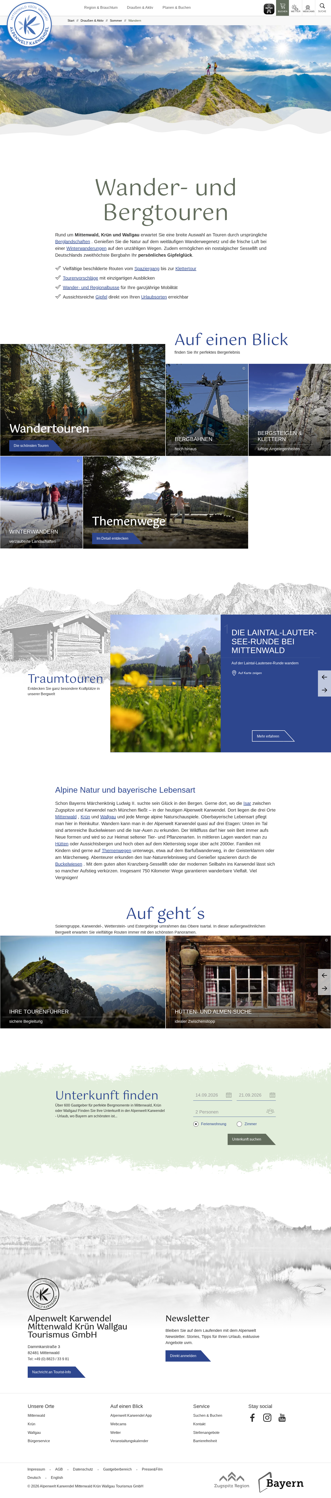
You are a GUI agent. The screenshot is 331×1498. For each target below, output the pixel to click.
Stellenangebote (206, 1433)
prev (324, 975)
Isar (247, 803)
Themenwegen (116, 850)
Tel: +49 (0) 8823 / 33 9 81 (48, 1359)
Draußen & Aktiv (140, 7)
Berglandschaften (72, 241)
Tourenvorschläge (80, 278)
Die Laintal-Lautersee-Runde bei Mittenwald (274, 641)
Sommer (116, 20)
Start (71, 20)
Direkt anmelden (183, 1356)
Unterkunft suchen (246, 1139)
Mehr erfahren (268, 736)
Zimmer (251, 1124)
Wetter (295, 11)
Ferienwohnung (213, 1124)
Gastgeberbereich (117, 1469)
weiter (324, 690)
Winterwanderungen (86, 248)
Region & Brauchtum (101, 7)
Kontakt (199, 1424)
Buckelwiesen (68, 864)
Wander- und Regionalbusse (91, 287)
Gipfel (101, 296)
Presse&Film (152, 1469)
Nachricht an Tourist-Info (51, 1372)
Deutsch (34, 1478)
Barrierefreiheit (205, 1441)
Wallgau (108, 816)
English (57, 1478)
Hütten (61, 843)
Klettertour (185, 268)
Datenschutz (83, 1469)
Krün (85, 816)
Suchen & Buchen (207, 1415)
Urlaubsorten (154, 296)
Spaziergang (146, 268)
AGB (59, 1469)
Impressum (36, 1469)
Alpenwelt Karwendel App (131, 1415)
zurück (324, 676)
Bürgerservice (39, 1441)
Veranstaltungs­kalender (129, 1441)
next (324, 988)
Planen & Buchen (177, 7)
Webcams (309, 11)
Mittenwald (66, 816)
